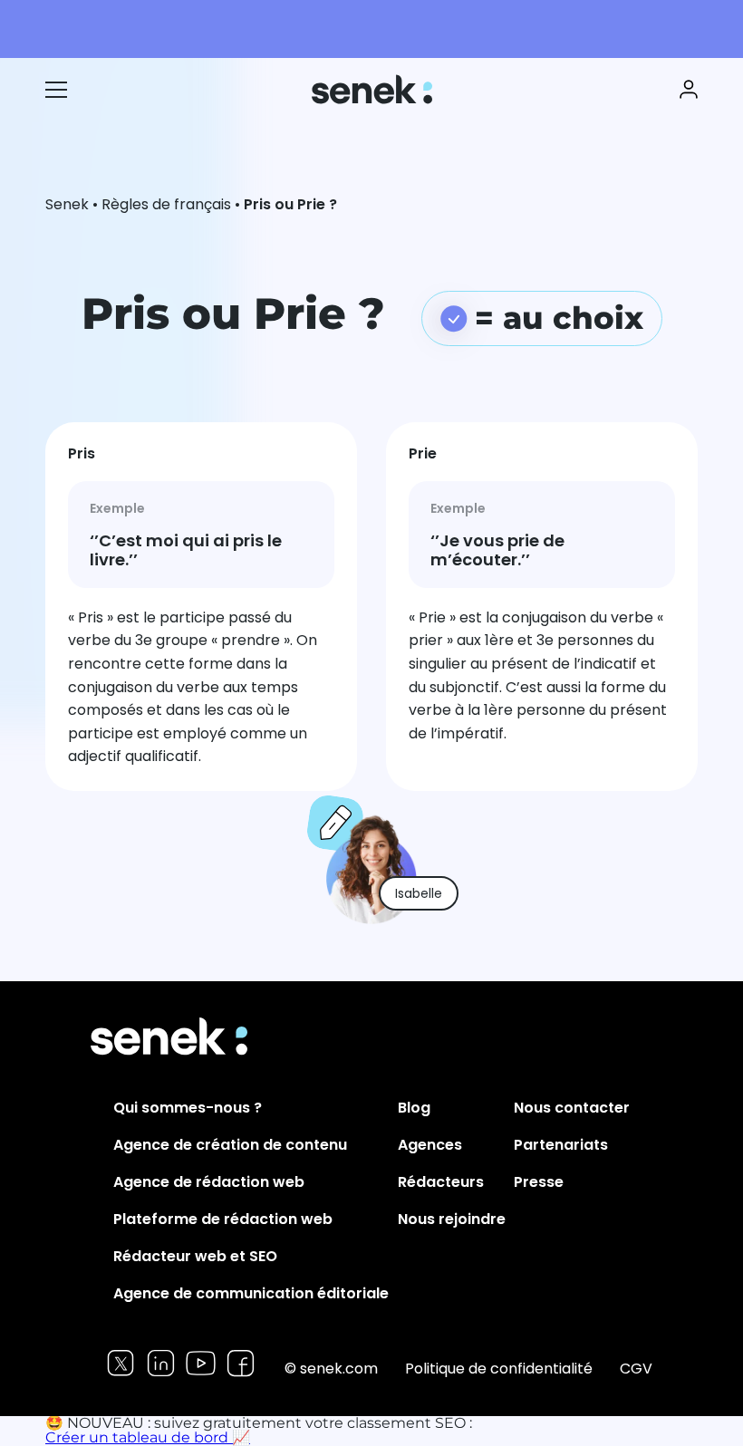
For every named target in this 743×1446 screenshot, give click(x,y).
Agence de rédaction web (208, 1181)
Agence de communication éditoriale (251, 1293)
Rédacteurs (441, 1181)
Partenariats (561, 1144)
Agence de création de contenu (230, 1144)
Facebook (240, 1363)
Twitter (121, 1363)
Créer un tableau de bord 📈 (147, 1437)
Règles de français (166, 204)
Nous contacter (572, 1107)
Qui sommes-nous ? (187, 1107)
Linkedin (161, 1363)
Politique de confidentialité (499, 1368)
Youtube (200, 1363)
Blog (414, 1107)
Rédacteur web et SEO (195, 1256)
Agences (430, 1144)
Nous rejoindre (452, 1219)
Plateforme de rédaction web (223, 1219)
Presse (539, 1181)
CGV (636, 1368)
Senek (374, 89)
